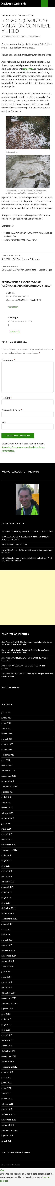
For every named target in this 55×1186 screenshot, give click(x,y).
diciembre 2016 (8, 881)
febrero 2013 (7, 1040)
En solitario (18, 15)
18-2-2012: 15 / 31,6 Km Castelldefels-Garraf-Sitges (26, 268)
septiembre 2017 (9, 850)
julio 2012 (5, 1077)
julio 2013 (5, 1014)
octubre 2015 (7, 913)
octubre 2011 (7, 1125)
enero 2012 (6, 1109)
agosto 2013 (7, 1008)
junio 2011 (6, 1141)
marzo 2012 (6, 1098)
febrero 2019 (7, 813)
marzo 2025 (6, 733)
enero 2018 (6, 839)
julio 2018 (5, 823)
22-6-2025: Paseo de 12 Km (14, 544)
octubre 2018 (7, 818)
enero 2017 (6, 876)
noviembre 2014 (8, 955)
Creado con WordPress (10, 1165)
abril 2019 (5, 802)
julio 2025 (5, 712)
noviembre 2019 (8, 776)
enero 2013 (6, 1045)
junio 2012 (6, 1082)
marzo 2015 (6, 940)
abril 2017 (5, 866)
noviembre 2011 (8, 1119)
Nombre (6, 397)
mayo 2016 (6, 897)
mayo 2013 (6, 1024)
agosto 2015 (7, 924)
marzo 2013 (6, 1035)
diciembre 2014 (8, 950)
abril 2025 (5, 728)
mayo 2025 (6, 723)
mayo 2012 (6, 1088)
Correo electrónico (11, 410)
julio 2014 (5, 971)
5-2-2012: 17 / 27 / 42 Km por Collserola (20, 257)
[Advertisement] (27, 597)
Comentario (8, 360)
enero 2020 (6, 765)
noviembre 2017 (8, 844)
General (30, 15)
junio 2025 (6, 717)
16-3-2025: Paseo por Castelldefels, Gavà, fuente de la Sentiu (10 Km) (25, 651)
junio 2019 (6, 797)
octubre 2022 (7, 754)
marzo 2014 (6, 982)
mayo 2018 (6, 828)
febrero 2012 (7, 1104)
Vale (2, 1170)
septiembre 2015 (9, 918)
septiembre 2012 (9, 1067)
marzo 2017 (6, 871)
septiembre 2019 (9, 786)
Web (3, 422)
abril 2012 (5, 1093)
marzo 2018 (6, 834)
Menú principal (51, 3)
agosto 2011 (7, 1135)
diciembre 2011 (8, 1114)
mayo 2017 (6, 860)
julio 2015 (5, 929)
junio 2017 (6, 855)
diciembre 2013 (8, 992)
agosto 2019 (7, 791)
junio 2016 (6, 892)
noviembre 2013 (8, 998)
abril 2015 (5, 934)
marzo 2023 (6, 749)
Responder (13, 307)
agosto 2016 (7, 887)
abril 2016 (5, 903)
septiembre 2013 (9, 1003)
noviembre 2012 (8, 1056)
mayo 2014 (6, 977)
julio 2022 (5, 760)
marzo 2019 (6, 807)
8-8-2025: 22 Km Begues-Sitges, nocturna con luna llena (27, 531)
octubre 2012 (7, 1061)
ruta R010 (28, 68)
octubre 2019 (7, 781)
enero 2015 (6, 945)
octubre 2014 (7, 961)
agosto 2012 (7, 1072)
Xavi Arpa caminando (14, 3)
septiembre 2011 (9, 1130)
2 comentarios (33, 36)
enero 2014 (6, 987)
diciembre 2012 (8, 1051)
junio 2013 (6, 1019)
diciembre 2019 (8, 770)
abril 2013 (5, 1029)
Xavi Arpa (21, 36)
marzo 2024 (6, 739)
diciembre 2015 (8, 908)
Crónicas (6, 15)
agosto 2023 (7, 744)
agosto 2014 (7, 966)
